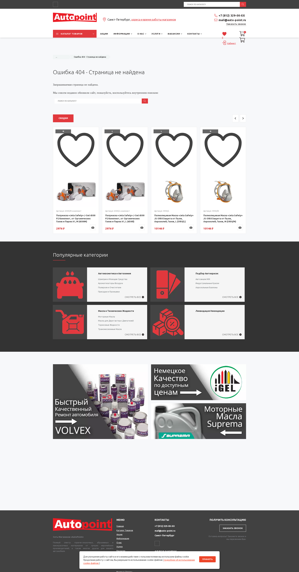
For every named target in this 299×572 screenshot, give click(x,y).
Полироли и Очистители (109, 287)
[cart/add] (93, 227)
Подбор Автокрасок (207, 273)
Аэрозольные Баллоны (207, 287)
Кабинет (231, 43)
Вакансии (120, 551)
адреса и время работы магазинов (153, 19)
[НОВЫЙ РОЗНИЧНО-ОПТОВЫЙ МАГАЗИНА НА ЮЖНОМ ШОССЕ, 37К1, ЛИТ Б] (149, 51)
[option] (75, 180)
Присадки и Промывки (109, 292)
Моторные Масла (106, 317)
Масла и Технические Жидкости (116, 311)
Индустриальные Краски (207, 283)
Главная (120, 526)
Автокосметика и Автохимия (114, 273)
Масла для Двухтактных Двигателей (116, 321)
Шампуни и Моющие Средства (112, 279)
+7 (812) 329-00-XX (232, 15)
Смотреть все (133, 297)
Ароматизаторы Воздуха (110, 283)
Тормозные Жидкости (109, 325)
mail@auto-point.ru (232, 20)
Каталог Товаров (124, 530)
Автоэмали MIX (203, 279)
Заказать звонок (236, 24)
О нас (119, 542)
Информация (122, 538)
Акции (119, 534)
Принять (207, 559)
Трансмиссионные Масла (110, 329)
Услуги (119, 546)
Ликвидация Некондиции (210, 311)
